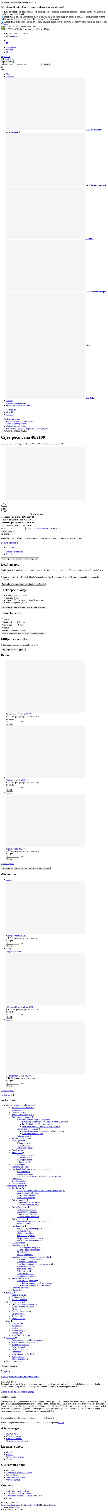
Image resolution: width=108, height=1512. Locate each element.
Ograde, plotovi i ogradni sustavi (20, 1105)
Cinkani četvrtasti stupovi (32, 1133)
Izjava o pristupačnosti (10, 1505)
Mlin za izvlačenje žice (15, 1477)
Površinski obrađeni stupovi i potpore (32, 1119)
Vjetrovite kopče (18, 1318)
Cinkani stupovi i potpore (27, 1129)
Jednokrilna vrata (24, 1143)
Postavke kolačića (48, 1505)
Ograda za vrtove (19, 1245)
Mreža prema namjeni (15, 1186)
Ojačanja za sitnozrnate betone (24, 1304)
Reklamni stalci (18, 1356)
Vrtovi (9, 1459)
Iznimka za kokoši (24, 1231)
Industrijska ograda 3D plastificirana (37, 1283)
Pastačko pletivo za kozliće (28, 1216)
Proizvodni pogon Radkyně (17, 1491)
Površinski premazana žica (23, 1107)
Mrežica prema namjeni (16, 403)
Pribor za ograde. (24, 1162)
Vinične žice (17, 1328)
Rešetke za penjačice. (20, 1345)
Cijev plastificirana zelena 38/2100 (20, 1007)
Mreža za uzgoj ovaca (26, 1235)
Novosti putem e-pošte (10, 1418)
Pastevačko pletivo (20, 1207)
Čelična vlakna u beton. (21, 1311)
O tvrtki (9, 50)
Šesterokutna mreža (25, 1174)
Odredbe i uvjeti (13, 1480)
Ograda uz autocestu (20, 1167)
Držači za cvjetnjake (20, 1349)
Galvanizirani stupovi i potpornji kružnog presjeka (43, 1131)
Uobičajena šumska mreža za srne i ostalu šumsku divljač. (41, 1190)
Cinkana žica (17, 1110)
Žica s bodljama (18, 1183)
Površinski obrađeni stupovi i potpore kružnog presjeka (45, 1122)
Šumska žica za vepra (26, 1198)
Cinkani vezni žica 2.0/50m (17, 780)
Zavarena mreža (18, 1112)
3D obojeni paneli (24, 1160)
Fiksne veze (16, 1309)
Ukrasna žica (17, 1179)
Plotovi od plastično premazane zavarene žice (36, 1264)
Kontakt (9, 52)
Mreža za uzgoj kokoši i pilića (29, 1228)
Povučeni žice (17, 1323)
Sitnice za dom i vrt (20, 1359)
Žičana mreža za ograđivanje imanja (17, 1392)
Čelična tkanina (18, 1314)
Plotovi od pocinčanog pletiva (29, 1259)
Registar (49, 1418)
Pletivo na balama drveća (27, 1205)
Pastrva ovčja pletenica (26, 1209)
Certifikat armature (14, 1438)
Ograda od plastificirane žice (29, 1250)
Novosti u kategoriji (9, 1366)
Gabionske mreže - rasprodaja (18, 405)
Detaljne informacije (9, 543)
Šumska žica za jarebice (27, 1195)
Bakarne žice (17, 1326)
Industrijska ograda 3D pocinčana (36, 1285)
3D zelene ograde (24, 1157)
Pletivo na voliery (19, 1219)
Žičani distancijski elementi (23, 1307)
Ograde (9, 1452)
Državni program (13, 1361)
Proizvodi (10, 76)
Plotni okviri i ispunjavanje (23, 1115)
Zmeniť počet (6, 528)
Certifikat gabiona (13, 1436)
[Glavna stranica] (7, 59)
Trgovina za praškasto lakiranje (19, 1473)
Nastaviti (4, 24)
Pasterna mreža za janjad (27, 1212)
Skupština (10, 1498)
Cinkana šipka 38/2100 (16, 849)
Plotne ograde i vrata (25, 1273)
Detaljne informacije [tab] (14, 552)
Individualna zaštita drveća (28, 1202)
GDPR (61, 1423)
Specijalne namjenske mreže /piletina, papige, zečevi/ (39, 1176)
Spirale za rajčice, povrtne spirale (25, 1342)
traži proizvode (7, 64)
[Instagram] (7, 43)
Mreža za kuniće (24, 1224)
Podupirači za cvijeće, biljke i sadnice (27, 1340)
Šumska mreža (18, 1188)
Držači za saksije (19, 1347)
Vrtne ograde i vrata (25, 1254)
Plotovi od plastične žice (27, 1262)
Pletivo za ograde (19, 1200)
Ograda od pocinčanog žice (28, 1247)
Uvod (8, 74)
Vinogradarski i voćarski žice (24, 1354)
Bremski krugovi (19, 1330)
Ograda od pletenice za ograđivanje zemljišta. (31, 1257)
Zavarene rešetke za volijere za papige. (33, 1221)
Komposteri (16, 1352)
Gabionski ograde (24, 1271)
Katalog (9, 400)
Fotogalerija (11, 47)
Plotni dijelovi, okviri (25, 1266)
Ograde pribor (17, 1150)
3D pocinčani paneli (25, 1155)
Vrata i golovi (17, 1141)
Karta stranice (27, 1505)
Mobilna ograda (18, 1243)
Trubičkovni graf (19, 1164)
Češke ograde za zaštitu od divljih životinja (20, 1377)
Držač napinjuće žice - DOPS (18, 714)
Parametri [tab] (10, 554)
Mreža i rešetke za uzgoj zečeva (30, 1238)
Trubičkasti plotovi (24, 1269)
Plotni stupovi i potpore (21, 1117)
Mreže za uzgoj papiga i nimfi (29, 1240)
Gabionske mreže (19, 1295)
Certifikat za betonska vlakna (18, 1441)
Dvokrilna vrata (23, 1145)
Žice (8, 1321)
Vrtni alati (10, 1337)
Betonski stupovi (24, 1136)
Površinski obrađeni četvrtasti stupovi (37, 1124)
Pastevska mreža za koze (27, 1214)
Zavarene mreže (23, 1171)
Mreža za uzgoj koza (25, 1233)
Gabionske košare (19, 1297)
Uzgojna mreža (18, 1226)
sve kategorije (7, 1095)
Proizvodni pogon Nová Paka (18, 1493)
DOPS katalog (12, 1434)
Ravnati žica (17, 1333)
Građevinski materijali (15, 1302)
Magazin (6, 1371)
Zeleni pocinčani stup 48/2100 (18, 1076)
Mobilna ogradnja (19, 1181)
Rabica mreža (17, 1316)
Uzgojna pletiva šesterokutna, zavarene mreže (31, 1169)
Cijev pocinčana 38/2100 (16, 936)
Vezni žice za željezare (21, 1335)
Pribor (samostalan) (25, 1148)
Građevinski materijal (15, 1457)
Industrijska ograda (20, 1278)
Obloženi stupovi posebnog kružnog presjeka (41, 1126)
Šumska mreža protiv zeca (28, 1193)
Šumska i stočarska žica (21, 1138)
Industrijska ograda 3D (26, 1280)
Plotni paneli (17, 1152)
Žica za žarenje (12, 1475)
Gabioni (10, 1292)
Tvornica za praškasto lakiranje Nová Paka (24, 1496)
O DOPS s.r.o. (12, 1470)
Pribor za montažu (19, 1299)
